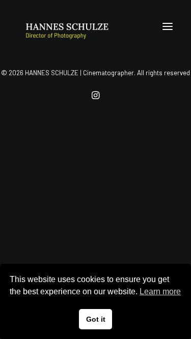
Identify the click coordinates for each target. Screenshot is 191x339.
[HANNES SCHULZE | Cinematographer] (82, 26)
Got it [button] (95, 319)
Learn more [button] (160, 291)
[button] (167, 26)
